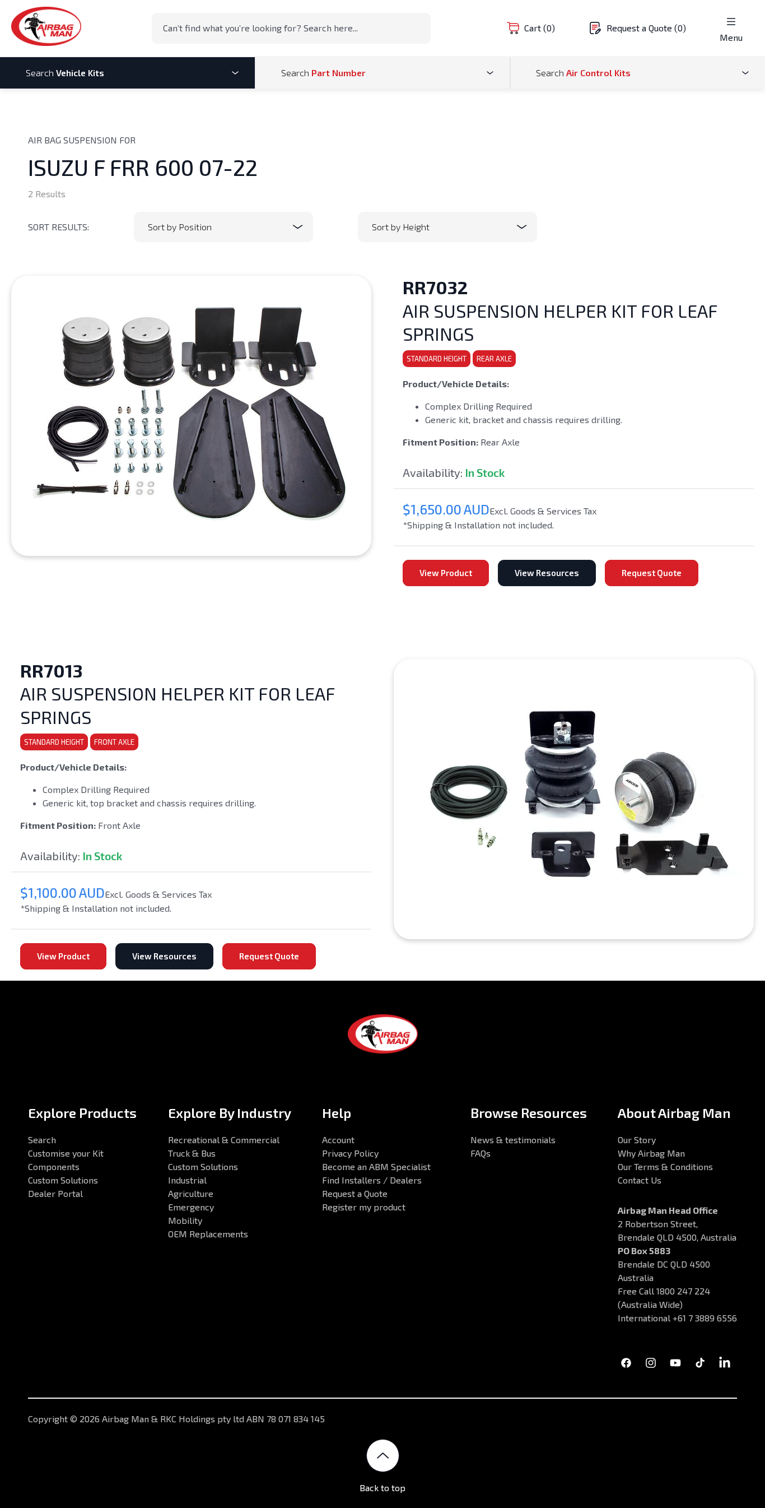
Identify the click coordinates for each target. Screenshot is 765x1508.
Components (54, 1166)
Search (42, 1139)
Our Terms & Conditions (665, 1166)
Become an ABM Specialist (376, 1166)
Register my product (363, 1206)
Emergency (191, 1206)
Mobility (185, 1220)
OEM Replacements (208, 1233)
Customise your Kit (66, 1153)
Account (338, 1139)
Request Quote (652, 573)
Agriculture (190, 1193)
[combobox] (291, 28)
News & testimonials (513, 1139)
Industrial (187, 1180)
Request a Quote (355, 1193)
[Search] (419, 27)
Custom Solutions (63, 1180)
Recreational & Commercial (223, 1139)
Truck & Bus (192, 1153)
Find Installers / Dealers (372, 1180)
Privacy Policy (350, 1153)
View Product (445, 573)
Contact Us (639, 1180)
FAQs (480, 1153)
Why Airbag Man (651, 1153)
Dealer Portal (55, 1193)
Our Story (637, 1139)
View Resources (547, 573)
